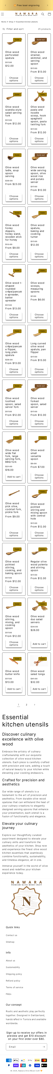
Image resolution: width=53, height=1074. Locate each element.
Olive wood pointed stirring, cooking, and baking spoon (13, 567)
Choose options (13, 79)
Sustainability (13, 967)
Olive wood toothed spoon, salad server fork (13, 402)
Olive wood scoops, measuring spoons (37, 287)
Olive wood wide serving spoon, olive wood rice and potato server (38, 174)
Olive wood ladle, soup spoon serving (12, 172)
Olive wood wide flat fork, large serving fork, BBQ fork (13, 456)
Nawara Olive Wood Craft (29, 1071)
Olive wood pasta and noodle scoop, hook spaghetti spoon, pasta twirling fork (39, 115)
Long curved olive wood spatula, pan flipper (38, 348)
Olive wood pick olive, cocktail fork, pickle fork (13, 508)
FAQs (8, 994)
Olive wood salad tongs (38, 673)
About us (10, 960)
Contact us (11, 935)
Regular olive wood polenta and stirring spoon (39, 566)
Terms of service (14, 987)
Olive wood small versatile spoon (37, 454)
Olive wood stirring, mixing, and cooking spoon (12, 622)
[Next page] (34, 704)
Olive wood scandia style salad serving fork (13, 111)
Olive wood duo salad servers (37, 619)
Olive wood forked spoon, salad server (38, 402)
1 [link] (18, 704)
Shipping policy (14, 974)
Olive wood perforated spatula (12, 55)
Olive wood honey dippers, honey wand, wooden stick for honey (13, 232)
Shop (11, 22)
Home (3, 22)
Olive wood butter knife (12, 673)
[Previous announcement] (5, 5)
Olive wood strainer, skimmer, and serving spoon (39, 58)
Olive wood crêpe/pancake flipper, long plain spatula (13, 349)
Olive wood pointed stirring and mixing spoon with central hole (39, 511)
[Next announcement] (47, 5)
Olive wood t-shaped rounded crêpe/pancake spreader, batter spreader (13, 291)
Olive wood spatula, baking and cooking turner (37, 231)
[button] (43, 14)
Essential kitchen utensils (27, 22)
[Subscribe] (43, 1046)
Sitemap (10, 942)
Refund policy (13, 980)
